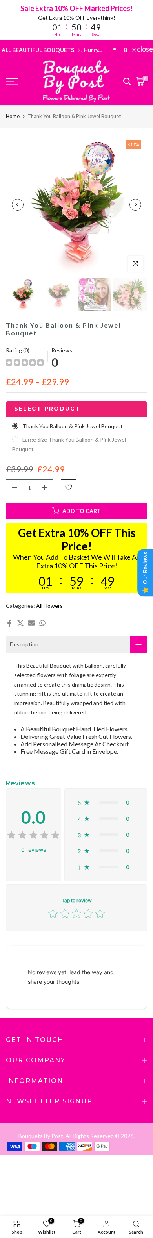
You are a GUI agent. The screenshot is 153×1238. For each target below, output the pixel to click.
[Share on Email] (31, 623)
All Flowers (49, 605)
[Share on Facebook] (9, 623)
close (144, 48)
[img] (25, 363)
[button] (105, 802)
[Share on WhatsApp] (42, 623)
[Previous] (18, 205)
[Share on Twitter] (20, 623)
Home (13, 116)
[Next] (135, 205)
